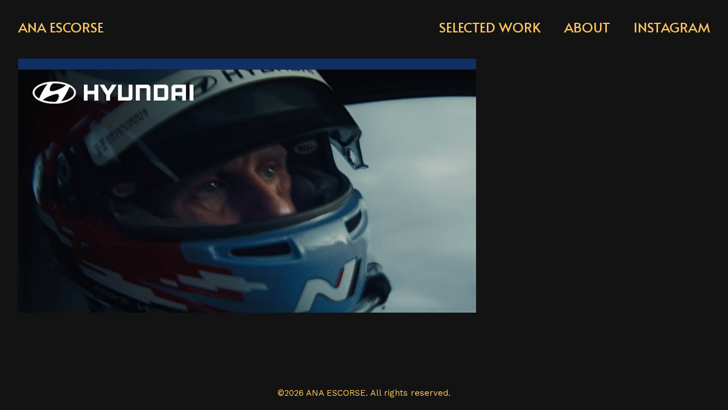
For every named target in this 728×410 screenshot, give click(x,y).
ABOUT (587, 27)
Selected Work (489, 27)
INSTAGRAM (672, 27)
